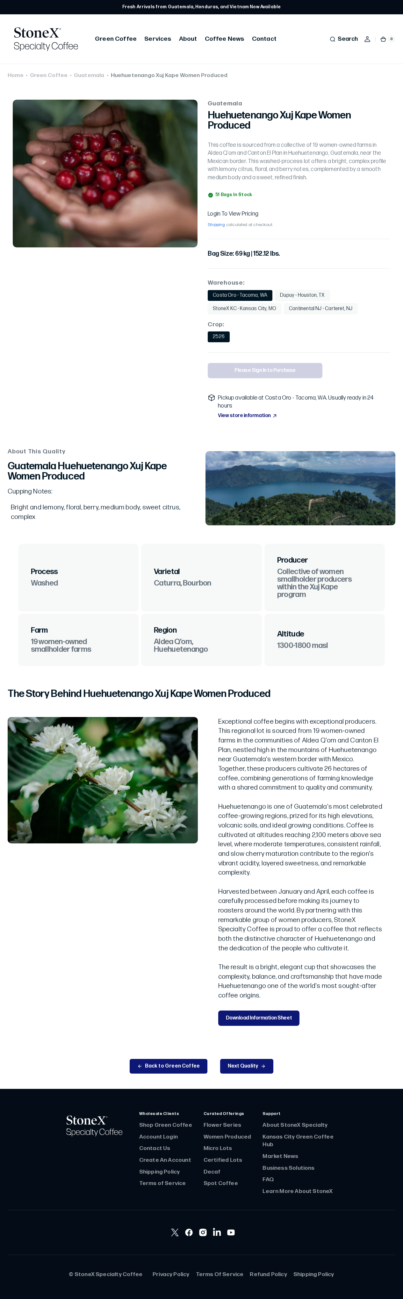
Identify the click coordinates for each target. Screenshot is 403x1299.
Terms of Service (162, 1183)
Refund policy (268, 1274)
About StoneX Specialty (295, 1125)
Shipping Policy (159, 1171)
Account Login (158, 1136)
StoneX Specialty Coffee (108, 1274)
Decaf (212, 1171)
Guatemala (89, 75)
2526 (221, 338)
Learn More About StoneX (298, 1191)
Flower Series (222, 1125)
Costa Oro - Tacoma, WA (240, 296)
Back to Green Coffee (172, 1066)
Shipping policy (313, 1274)
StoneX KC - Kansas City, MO (244, 310)
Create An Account (165, 1160)
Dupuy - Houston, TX (304, 296)
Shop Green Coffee (165, 1125)
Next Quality (243, 1066)
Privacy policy (171, 1274)
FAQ (268, 1179)
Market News (280, 1156)
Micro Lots (218, 1148)
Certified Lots (223, 1160)
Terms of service (220, 1274)
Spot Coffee (221, 1183)
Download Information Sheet (259, 1018)
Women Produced (227, 1136)
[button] (343, 39)
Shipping (216, 225)
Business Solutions (288, 1168)
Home (16, 75)
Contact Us (154, 1148)
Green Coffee (49, 75)
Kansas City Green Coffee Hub (298, 1140)
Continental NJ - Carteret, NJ (320, 310)
